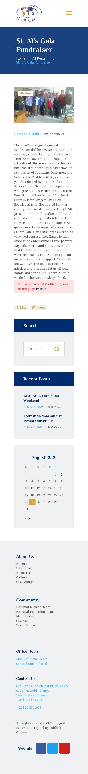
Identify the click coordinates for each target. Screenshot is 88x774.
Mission (25, 93)
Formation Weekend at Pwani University (42, 418)
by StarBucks (54, 134)
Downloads (24, 568)
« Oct (28, 518)
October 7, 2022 (33, 406)
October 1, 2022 (33, 427)
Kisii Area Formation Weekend (41, 398)
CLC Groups (25, 582)
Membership (25, 616)
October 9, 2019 (26, 134)
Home (20, 58)
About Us (23, 573)
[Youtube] (64, 748)
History (21, 564)
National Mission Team (33, 607)
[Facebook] (41, 748)
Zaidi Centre (25, 625)
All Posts (38, 58)
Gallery (21, 577)
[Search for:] (43, 349)
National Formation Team (35, 612)
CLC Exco (22, 621)
